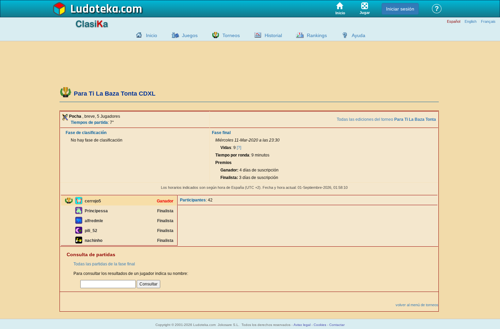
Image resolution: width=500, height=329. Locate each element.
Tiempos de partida (89, 122)
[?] (239, 147)
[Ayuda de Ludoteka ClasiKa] (343, 35)
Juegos (190, 35)
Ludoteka (94, 9)
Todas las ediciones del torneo (386, 119)
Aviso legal (302, 325)
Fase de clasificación (86, 132)
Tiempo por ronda (232, 155)
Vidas (225, 147)
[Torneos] (213, 35)
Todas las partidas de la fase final (104, 264)
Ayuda (358, 35)
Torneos (231, 35)
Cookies (320, 325)
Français (488, 21)
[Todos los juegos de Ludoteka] (173, 35)
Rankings (317, 35)
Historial (273, 35)
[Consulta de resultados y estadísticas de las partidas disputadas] (256, 35)
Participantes (193, 200)
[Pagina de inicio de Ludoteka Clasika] (137, 35)
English (471, 21)
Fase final (221, 132)
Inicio (151, 35)
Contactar (337, 325)
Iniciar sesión (400, 9)
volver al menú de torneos (417, 305)
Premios (223, 162)
